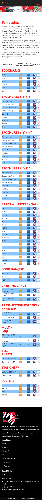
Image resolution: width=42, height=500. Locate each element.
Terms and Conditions (9, 458)
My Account (6, 466)
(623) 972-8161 (9, 487)
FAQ (3, 455)
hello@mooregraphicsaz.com (14, 490)
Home (4, 443)
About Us (5, 447)
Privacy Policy (6, 462)
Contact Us (5, 451)
